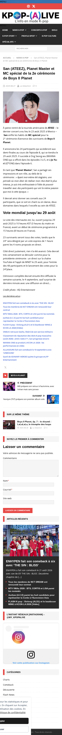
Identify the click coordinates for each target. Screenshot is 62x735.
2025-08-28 (24, 428)
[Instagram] (28, 6)
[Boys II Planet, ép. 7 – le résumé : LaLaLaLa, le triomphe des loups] (9, 424)
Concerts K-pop (39, 30)
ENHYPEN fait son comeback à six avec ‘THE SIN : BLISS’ (28, 303)
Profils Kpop (28, 36)
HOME (5, 30)
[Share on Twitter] (5, 367)
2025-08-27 (10, 86)
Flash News (8, 694)
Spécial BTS (8, 42)
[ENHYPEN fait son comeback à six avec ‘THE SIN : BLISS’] (31, 554)
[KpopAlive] (31, 21)
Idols (54, 30)
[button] (3, 1)
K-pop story (8, 36)
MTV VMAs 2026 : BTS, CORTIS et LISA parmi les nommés (28, 314)
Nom (5, 480)
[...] (20, 577)
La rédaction (25, 86)
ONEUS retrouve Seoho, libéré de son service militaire (28, 331)
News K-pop (18, 30)
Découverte (8, 689)
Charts (6, 679)
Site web (7, 498)
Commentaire (10, 458)
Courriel (7, 489)
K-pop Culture (49, 36)
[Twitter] (33, 6)
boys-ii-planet (18, 375)
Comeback (8, 684)
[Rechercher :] (31, 48)
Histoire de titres (11, 699)
